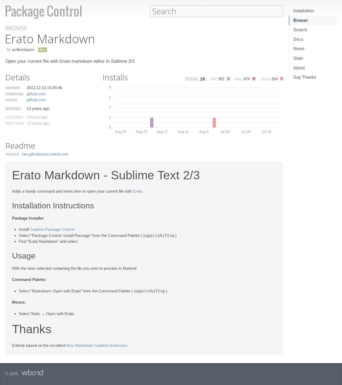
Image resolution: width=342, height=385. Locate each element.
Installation (303, 11)
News (298, 48)
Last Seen (14, 117)
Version (12, 88)
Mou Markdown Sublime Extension (96, 345)
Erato (137, 191)
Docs (298, 39)
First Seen (14, 123)
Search (300, 29)
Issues (11, 100)
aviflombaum (23, 49)
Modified (13, 109)
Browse (300, 20)
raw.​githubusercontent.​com (45, 154)
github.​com (36, 94)
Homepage (14, 94)
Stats (298, 58)
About (299, 68)
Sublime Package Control (52, 229)
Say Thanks (304, 77)
